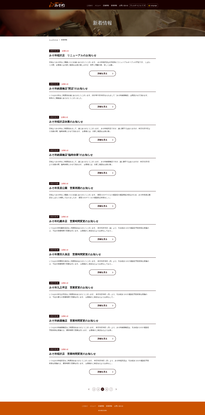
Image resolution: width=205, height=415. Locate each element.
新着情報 (114, 5)
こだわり (90, 5)
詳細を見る (102, 73)
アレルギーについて (137, 5)
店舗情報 (106, 5)
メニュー (98, 5)
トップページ (53, 40)
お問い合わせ (123, 5)
